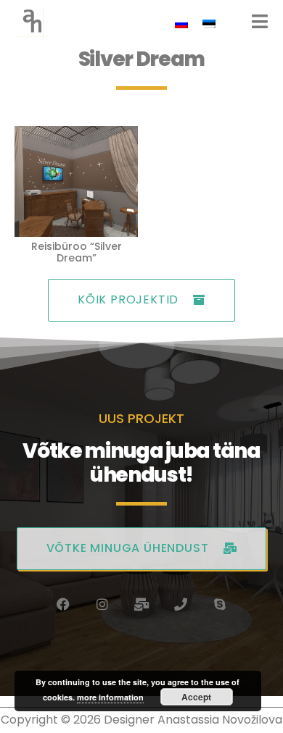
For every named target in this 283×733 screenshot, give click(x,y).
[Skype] (219, 604)
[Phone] (180, 604)
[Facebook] (63, 604)
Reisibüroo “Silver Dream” (76, 252)
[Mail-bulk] (141, 604)
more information (110, 697)
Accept (196, 696)
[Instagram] (102, 604)
